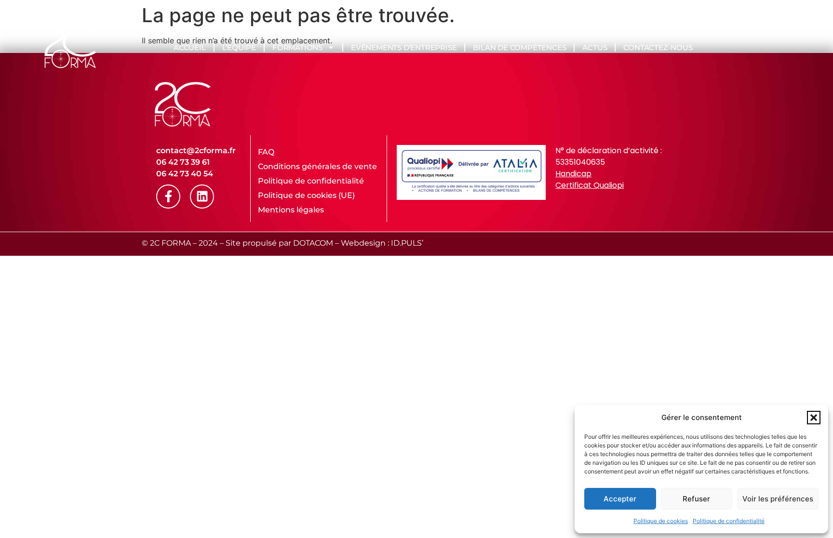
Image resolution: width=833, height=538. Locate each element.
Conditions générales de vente (317, 166)
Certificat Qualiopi (589, 185)
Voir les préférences (777, 498)
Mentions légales (291, 209)
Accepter (620, 498)
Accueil (190, 47)
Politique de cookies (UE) (306, 195)
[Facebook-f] (168, 196)
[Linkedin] (202, 196)
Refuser (696, 498)
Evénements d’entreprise (404, 47)
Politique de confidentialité (729, 521)
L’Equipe (239, 47)
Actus (594, 47)
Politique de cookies (660, 521)
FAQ (266, 152)
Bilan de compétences (519, 47)
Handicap (573, 173)
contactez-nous (657, 47)
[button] (814, 417)
